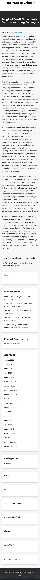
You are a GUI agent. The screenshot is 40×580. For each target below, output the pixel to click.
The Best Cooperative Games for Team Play (17, 311)
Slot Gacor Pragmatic (13, 503)
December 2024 (10, 442)
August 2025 (9, 407)
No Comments (17, 32)
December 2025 (10, 390)
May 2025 (8, 420)
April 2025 (8, 425)
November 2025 (10, 394)
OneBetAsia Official (12, 517)
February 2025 (10, 433)
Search (8, 275)
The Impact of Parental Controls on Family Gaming (18, 318)
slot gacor (8, 531)
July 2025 (8, 412)
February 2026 (10, 381)
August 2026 (9, 360)
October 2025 (9, 399)
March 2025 (9, 429)
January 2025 (9, 438)
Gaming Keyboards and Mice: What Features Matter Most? (18, 304)
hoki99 (6, 475)
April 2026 (8, 373)
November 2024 (10, 446)
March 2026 (9, 377)
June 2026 (8, 364)
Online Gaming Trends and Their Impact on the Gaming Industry (17, 325)
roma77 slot (9, 545)
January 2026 (9, 386)
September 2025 (11, 403)
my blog (7, 463)
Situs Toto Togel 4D (12, 559)
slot (5, 489)
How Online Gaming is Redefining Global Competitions (17, 297)
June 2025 (8, 416)
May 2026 (8, 368)
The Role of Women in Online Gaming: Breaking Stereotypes (17, 264)
